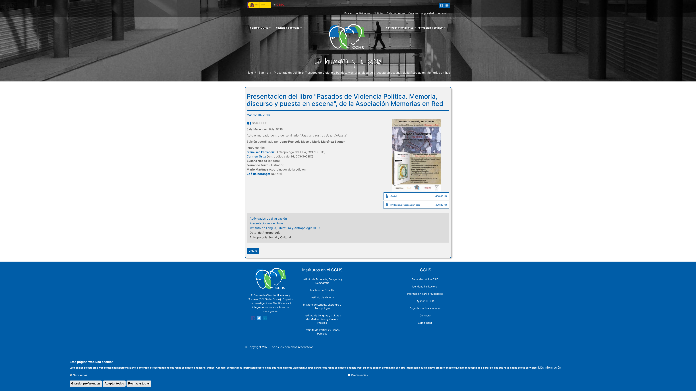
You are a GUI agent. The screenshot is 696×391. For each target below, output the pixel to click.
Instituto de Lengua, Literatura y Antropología (322, 306)
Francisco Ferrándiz (261, 152)
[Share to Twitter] (259, 319)
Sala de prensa (396, 13)
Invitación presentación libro (405, 204)
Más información (549, 367)
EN (447, 5)
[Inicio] (348, 36)
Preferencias (359, 375)
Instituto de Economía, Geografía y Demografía (322, 281)
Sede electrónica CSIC (425, 279)
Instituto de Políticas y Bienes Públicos (322, 331)
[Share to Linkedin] (265, 319)
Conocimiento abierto (399, 27)
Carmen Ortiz (256, 156)
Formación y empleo (430, 27)
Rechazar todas (139, 383)
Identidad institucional (425, 286)
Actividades (363, 13)
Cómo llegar (425, 322)
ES (442, 5)
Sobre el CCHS (259, 27)
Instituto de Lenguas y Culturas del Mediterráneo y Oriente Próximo (322, 319)
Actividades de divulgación (268, 218)
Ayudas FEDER (425, 300)
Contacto (425, 315)
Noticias (378, 13)
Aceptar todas (114, 383)
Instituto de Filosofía (322, 290)
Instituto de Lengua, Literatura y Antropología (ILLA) (286, 228)
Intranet (442, 13)
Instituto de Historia (322, 297)
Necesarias (80, 375)
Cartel (393, 196)
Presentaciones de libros (266, 223)
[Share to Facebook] (253, 319)
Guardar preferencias (85, 383)
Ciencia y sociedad (288, 27)
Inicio (249, 72)
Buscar (348, 13)
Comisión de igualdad (421, 13)
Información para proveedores (425, 293)
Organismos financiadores (425, 308)
